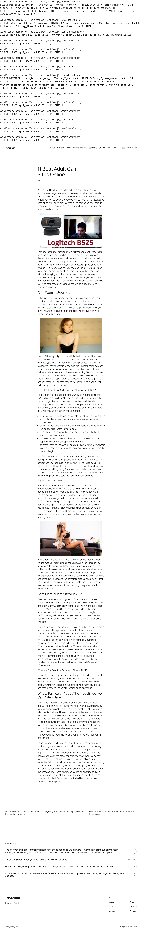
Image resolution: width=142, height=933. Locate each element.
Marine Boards (79, 147)
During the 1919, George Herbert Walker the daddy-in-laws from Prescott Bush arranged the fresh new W (59, 866)
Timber (115, 147)
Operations (92, 147)
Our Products (104, 147)
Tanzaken (10, 147)
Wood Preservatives (128, 147)
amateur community (55, 372)
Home (68, 147)
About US (51, 147)
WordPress (133, 927)
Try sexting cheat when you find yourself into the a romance (36, 859)
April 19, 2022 (135, 851)
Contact (60, 147)
